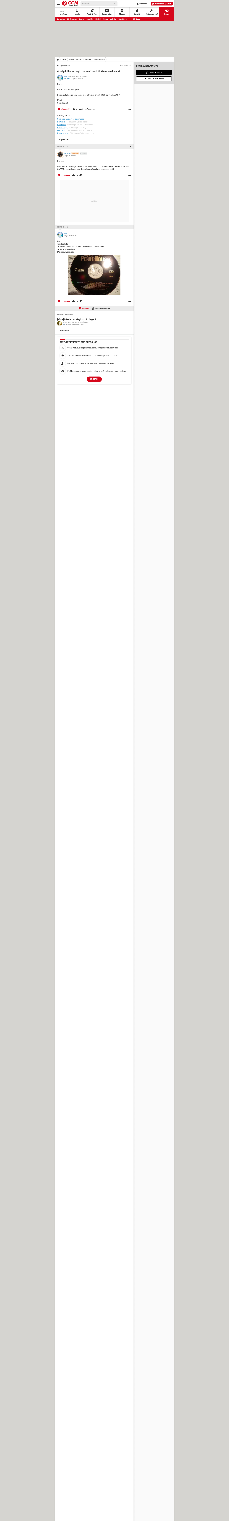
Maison (122, 14)
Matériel (97, 19)
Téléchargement (152, 14)
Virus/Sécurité (122, 19)
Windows (88, 60)
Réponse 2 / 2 (62, 227)
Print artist (61, 122)
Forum (166, 14)
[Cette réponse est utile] (73, 175)
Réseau (105, 19)
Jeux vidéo (89, 19)
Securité (137, 14)
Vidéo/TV (113, 19)
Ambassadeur (75, 153)
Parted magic (62, 127)
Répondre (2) (65, 109)
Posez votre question (102, 309)
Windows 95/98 (99, 60)
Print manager (62, 133)
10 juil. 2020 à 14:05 (70, 156)
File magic (61, 130)
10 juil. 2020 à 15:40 (77, 79)
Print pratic (61, 125)
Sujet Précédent (65, 65)
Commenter (65, 175)
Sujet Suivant (124, 65)
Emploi (138, 19)
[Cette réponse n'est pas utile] (80, 175)
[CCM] (70, 4)
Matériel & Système (75, 60)
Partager (91, 109)
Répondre (85, 309)
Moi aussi (79, 109)
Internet (81, 19)
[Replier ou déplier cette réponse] (131, 147)
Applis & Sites (92, 14)
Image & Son (107, 14)
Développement (72, 19)
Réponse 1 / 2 (62, 147)
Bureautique (61, 19)
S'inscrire (94, 379)
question (163, 4)
